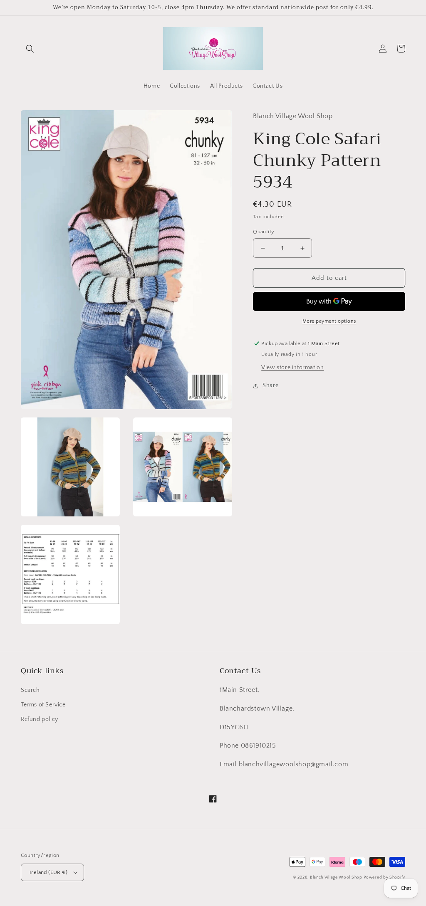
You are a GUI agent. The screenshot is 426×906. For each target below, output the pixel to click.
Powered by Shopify (384, 877)
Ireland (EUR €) (48, 872)
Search (30, 690)
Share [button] (270, 385)
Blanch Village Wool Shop (336, 877)
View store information (292, 367)
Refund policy (39, 719)
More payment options (329, 321)
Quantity (263, 232)
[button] (30, 48)
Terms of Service (43, 704)
